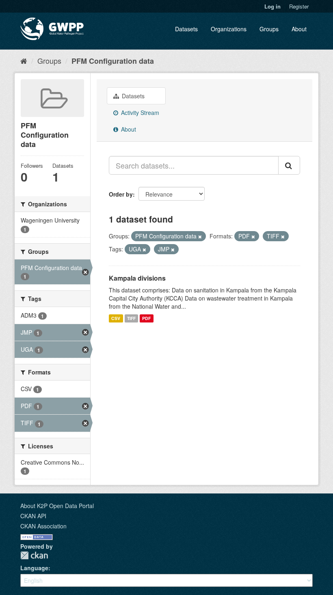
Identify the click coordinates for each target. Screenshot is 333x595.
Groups (269, 29)
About (299, 29)
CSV (115, 318)
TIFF (131, 318)
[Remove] (200, 236)
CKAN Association (43, 526)
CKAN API (33, 516)
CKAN (34, 555)
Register (299, 6)
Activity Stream (139, 112)
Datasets (186, 29)
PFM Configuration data (112, 61)
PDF (146, 318)
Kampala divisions (137, 278)
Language (34, 568)
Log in (272, 6)
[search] (289, 165)
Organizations (229, 29)
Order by (121, 194)
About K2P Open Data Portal (57, 506)
